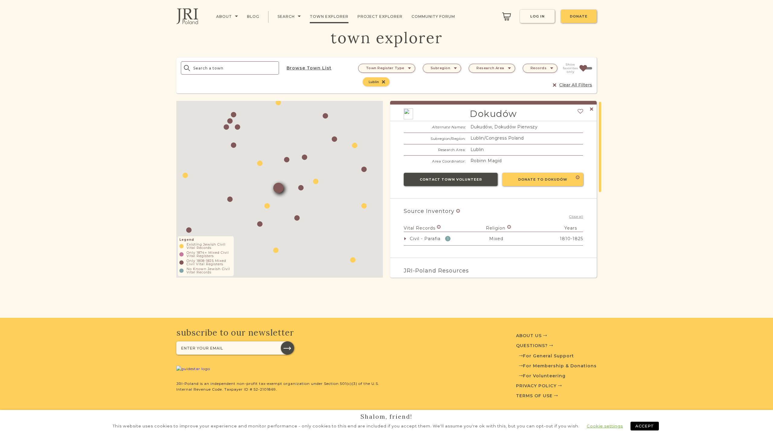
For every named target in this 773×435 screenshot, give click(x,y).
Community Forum (433, 16)
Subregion (441, 68)
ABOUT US (529, 335)
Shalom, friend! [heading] (386, 416)
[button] (260, 163)
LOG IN (537, 16)
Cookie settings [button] (605, 426)
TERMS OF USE (535, 395)
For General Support (548, 356)
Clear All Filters (575, 85)
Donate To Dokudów (542, 179)
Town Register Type (385, 68)
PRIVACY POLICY (537, 385)
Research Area (490, 68)
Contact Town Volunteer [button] (451, 179)
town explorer (329, 16)
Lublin (374, 82)
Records (539, 68)
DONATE (579, 16)
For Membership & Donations (560, 366)
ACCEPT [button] (644, 426)
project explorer (380, 16)
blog (253, 16)
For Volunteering (544, 376)
